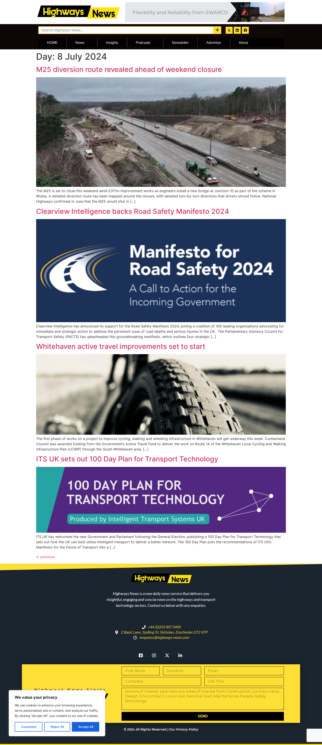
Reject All (57, 727)
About (243, 43)
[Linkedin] (237, 30)
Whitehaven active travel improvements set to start (120, 346)
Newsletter (180, 43)
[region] (57, 713)
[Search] (217, 30)
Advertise (213, 43)
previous (45, 557)
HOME (52, 43)
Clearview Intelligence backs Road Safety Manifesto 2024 (132, 211)
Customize (28, 727)
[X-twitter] (229, 30)
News (79, 43)
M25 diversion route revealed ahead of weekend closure (129, 69)
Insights (112, 43)
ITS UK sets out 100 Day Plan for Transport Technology (127, 459)
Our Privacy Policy (183, 729)
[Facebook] (245, 30)
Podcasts (143, 43)
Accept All (85, 727)
